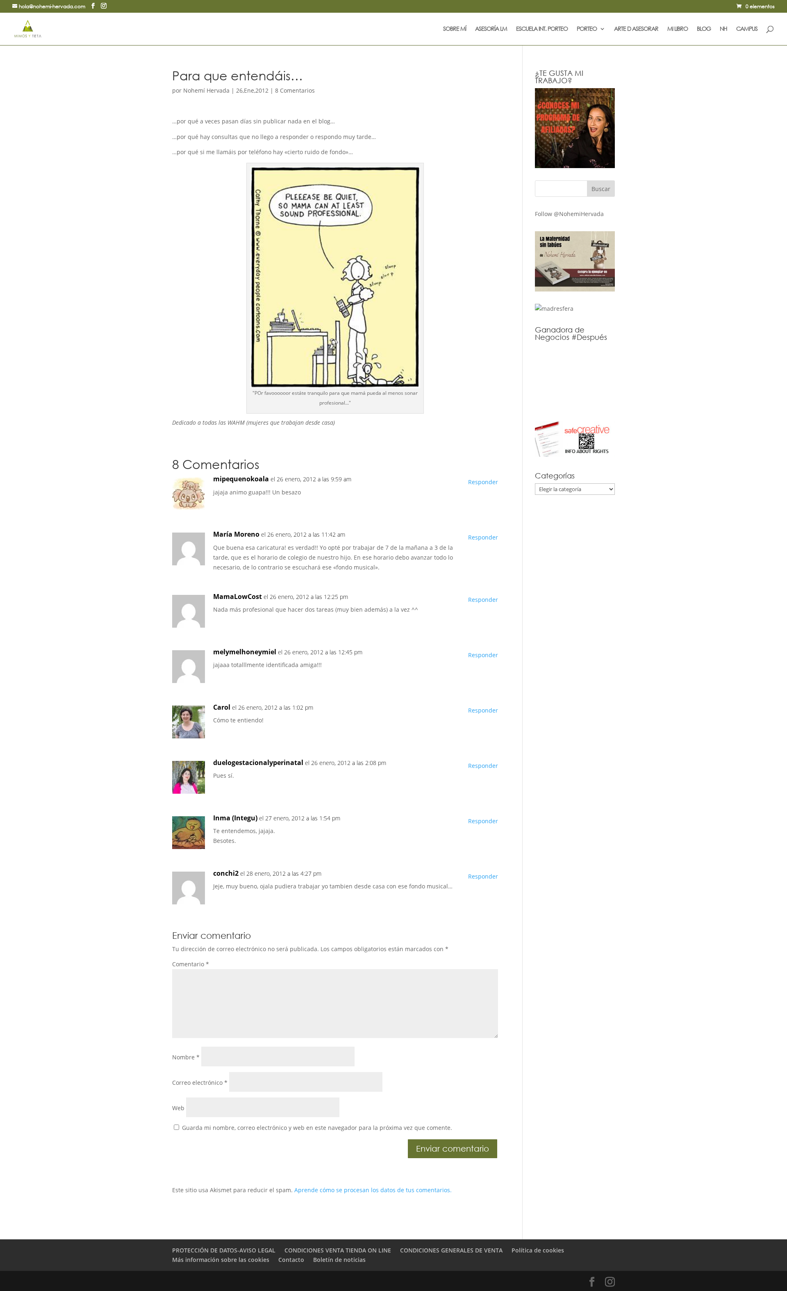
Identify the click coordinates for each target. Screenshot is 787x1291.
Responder (483, 482)
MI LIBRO (677, 29)
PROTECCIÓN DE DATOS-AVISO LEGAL (223, 1250)
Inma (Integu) (235, 817)
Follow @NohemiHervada (569, 214)
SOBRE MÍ (454, 29)
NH (723, 29)
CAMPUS (746, 29)
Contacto (291, 1260)
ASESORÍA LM (491, 29)
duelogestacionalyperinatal (258, 762)
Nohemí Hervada (206, 90)
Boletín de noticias (339, 1260)
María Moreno (236, 534)
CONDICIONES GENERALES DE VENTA (451, 1250)
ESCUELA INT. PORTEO (542, 29)
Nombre (186, 1057)
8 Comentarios (295, 90)
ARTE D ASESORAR (636, 29)
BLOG (704, 29)
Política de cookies (538, 1250)
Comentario (190, 964)
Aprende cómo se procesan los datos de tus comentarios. (373, 1190)
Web (178, 1108)
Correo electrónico (199, 1082)
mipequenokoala (241, 478)
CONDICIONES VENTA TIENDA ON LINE (337, 1250)
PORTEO (587, 29)
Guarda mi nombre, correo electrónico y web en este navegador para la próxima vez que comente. (317, 1128)
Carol (221, 707)
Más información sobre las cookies (220, 1260)
